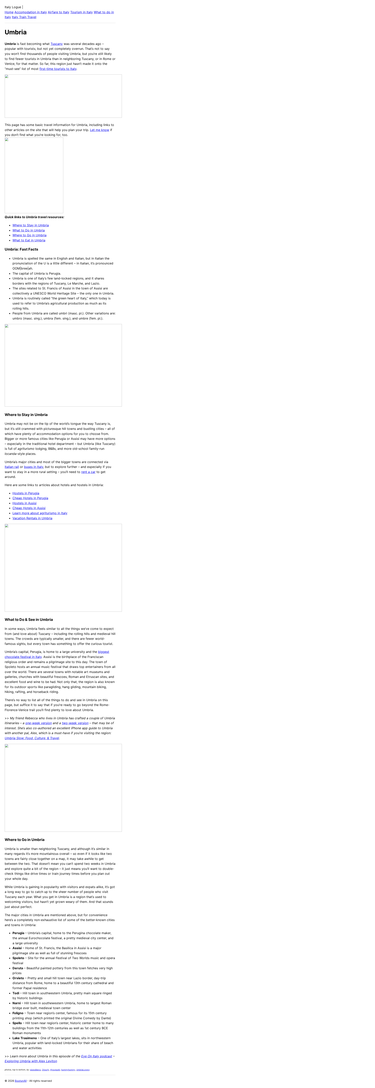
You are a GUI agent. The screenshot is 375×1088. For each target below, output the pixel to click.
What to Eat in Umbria (28, 240)
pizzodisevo (35, 1069)
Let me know (99, 130)
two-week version (75, 723)
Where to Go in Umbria (29, 235)
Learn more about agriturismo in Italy (39, 513)
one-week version (38, 723)
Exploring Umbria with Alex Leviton (31, 1061)
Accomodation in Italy (30, 12)
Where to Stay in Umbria (30, 225)
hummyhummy (68, 1069)
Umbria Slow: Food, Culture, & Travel (32, 738)
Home (9, 12)
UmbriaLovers (82, 1069)
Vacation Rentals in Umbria (32, 518)
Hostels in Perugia (25, 493)
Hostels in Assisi (24, 503)
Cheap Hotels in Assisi (29, 508)
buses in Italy (33, 467)
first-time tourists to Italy (57, 69)
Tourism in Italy (81, 12)
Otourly (45, 1069)
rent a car (88, 472)
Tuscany (57, 44)
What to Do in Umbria (28, 230)
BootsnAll (21, 1080)
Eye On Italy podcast (96, 1056)
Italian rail (12, 467)
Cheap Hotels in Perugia (30, 498)
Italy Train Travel (24, 17)
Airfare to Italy (58, 12)
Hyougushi (55, 1069)
